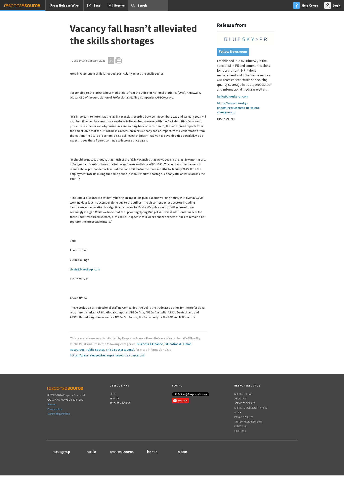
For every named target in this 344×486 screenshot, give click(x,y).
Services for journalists (250, 408)
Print (118, 60)
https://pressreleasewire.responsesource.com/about (107, 355)
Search (114, 398)
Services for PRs (244, 403)
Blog (237, 412)
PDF (111, 60)
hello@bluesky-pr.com (232, 97)
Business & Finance (150, 344)
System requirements (248, 421)
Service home (243, 394)
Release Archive (120, 403)
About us (240, 398)
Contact (240, 431)
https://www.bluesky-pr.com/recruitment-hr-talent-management (238, 107)
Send (113, 394)
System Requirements (58, 413)
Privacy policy (54, 409)
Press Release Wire (64, 5)
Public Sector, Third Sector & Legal (110, 350)
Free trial (240, 426)
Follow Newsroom (233, 51)
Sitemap (51, 404)
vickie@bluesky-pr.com (85, 269)
